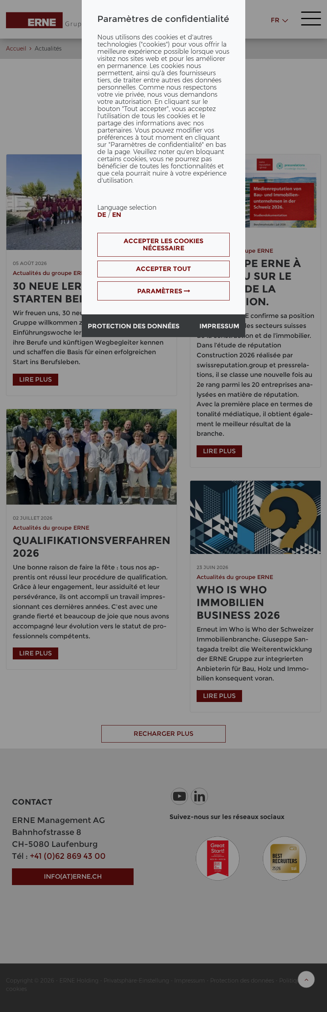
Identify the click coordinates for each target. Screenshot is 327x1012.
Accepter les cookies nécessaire (163, 244)
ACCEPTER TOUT (163, 269)
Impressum (219, 326)
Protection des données (133, 326)
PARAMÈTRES (160, 291)
